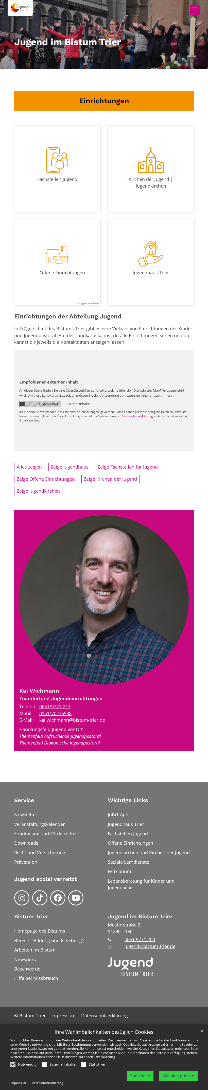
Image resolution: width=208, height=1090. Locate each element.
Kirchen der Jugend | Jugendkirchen (151, 182)
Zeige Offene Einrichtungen (46, 479)
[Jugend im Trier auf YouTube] (75, 897)
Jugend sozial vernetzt (45, 879)
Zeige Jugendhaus (70, 467)
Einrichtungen (104, 100)
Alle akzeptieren (178, 1076)
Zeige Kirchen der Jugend (110, 479)
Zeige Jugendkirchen (38, 491)
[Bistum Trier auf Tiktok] (39, 897)
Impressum (18, 1083)
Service (24, 800)
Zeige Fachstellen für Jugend (128, 467)
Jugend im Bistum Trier (140, 916)
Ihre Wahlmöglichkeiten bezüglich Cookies (104, 1032)
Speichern (140, 1076)
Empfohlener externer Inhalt (48, 382)
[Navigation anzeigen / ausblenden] (195, 10)
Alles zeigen (29, 467)
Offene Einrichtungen (62, 273)
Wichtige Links (128, 800)
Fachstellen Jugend (57, 179)
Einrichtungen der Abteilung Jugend (68, 316)
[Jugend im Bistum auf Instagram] (21, 897)
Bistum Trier (31, 916)
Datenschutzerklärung (96, 1057)
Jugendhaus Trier (151, 273)
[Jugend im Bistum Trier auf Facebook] (57, 897)
